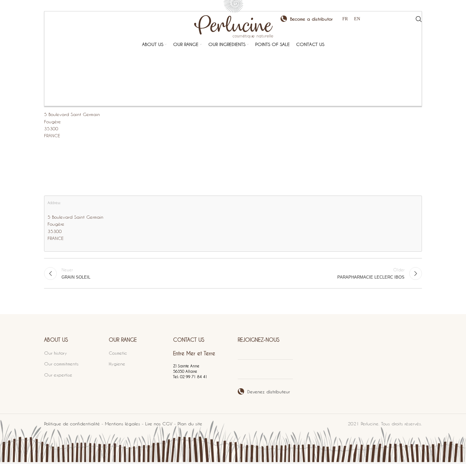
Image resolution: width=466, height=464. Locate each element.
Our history (55, 353)
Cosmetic (118, 353)
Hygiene (117, 363)
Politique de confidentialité (72, 423)
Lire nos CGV (158, 423)
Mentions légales (122, 423)
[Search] (418, 19)
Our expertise (58, 374)
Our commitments (61, 363)
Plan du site (190, 423)
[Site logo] (233, 18)
